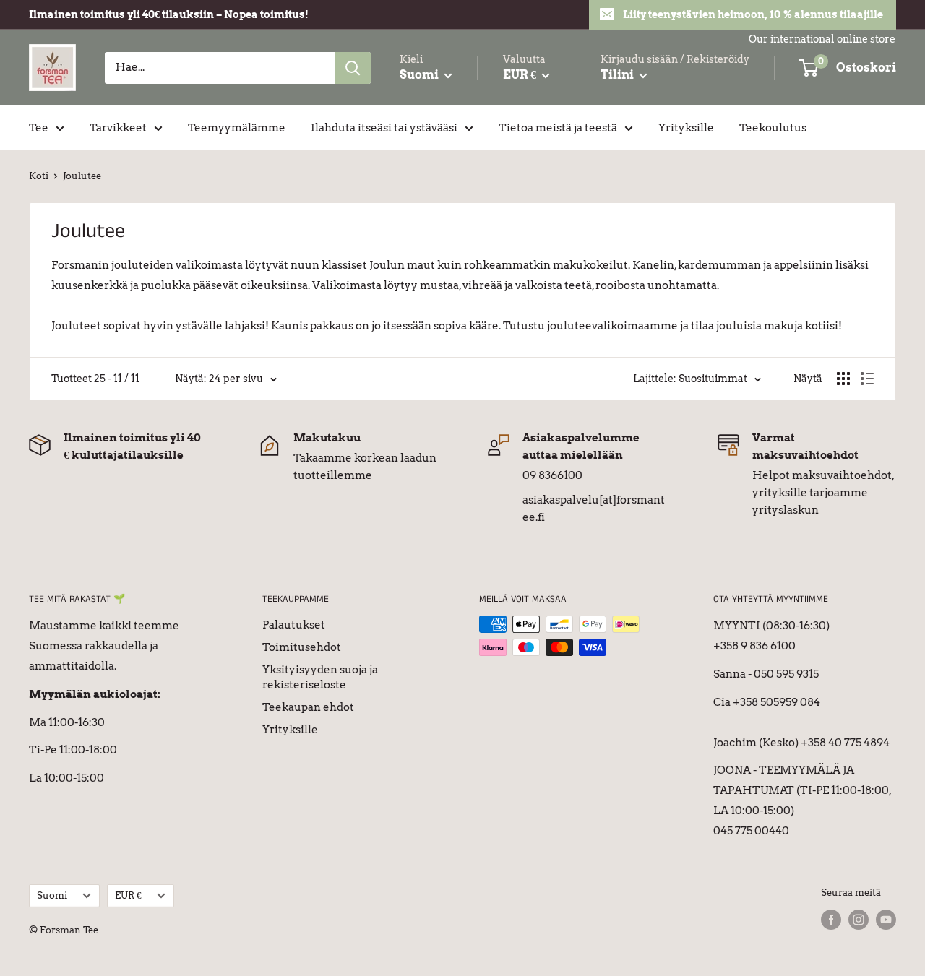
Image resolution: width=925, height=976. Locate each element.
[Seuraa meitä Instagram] (858, 920)
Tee (38, 127)
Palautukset (293, 624)
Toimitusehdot (301, 647)
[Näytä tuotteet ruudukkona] (843, 378)
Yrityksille (686, 127)
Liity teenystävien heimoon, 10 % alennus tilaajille (753, 14)
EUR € (128, 895)
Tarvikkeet (118, 127)
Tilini (618, 75)
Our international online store (822, 39)
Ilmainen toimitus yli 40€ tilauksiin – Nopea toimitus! (169, 14)
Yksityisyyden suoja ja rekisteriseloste (320, 677)
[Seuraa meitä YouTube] (886, 920)
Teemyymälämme (236, 127)
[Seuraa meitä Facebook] (831, 920)
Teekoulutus (772, 127)
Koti (38, 175)
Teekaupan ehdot (308, 707)
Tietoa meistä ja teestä (558, 127)
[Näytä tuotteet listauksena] (867, 378)
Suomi (52, 895)
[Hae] (353, 68)
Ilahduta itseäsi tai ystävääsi (384, 127)
